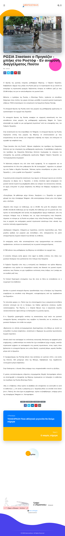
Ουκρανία (37, 401)
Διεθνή (23, 401)
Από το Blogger (33, 510)
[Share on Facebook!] (4, 72)
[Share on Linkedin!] (11, 72)
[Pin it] (15, 72)
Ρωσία (43, 401)
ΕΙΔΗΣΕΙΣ (29, 401)
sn (4, 68)
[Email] (19, 72)
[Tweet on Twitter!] (8, 72)
